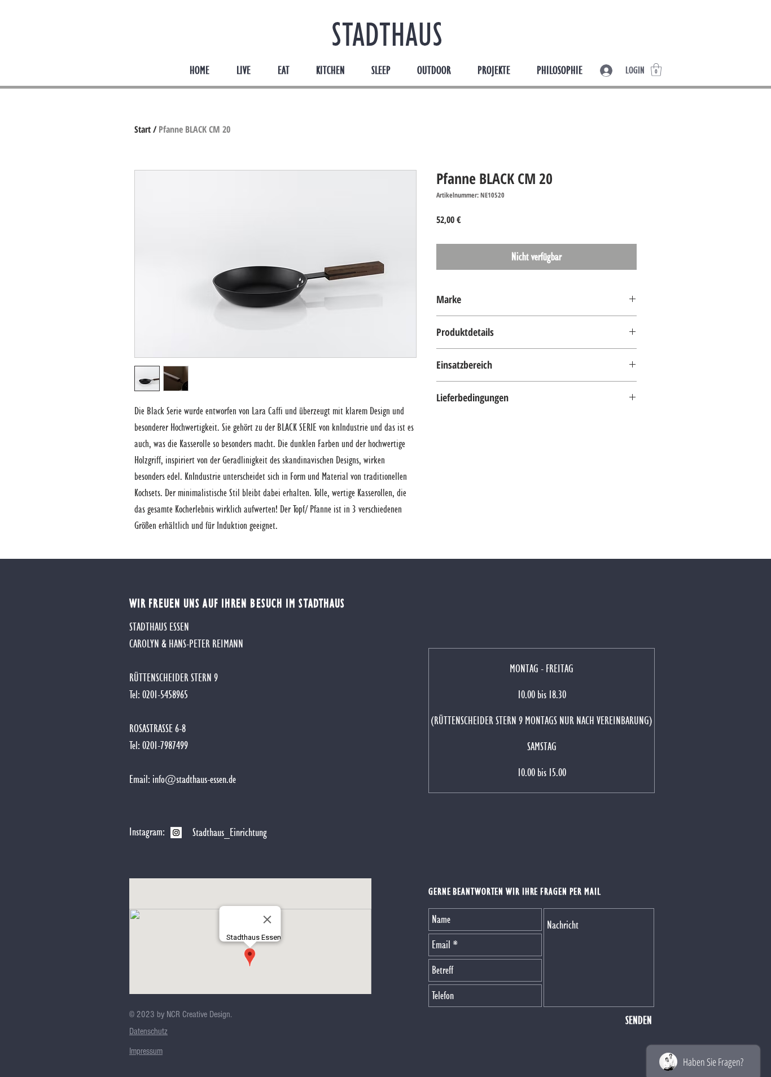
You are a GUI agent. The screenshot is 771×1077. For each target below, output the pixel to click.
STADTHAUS (387, 34)
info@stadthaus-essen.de (194, 779)
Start (142, 129)
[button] (656, 69)
